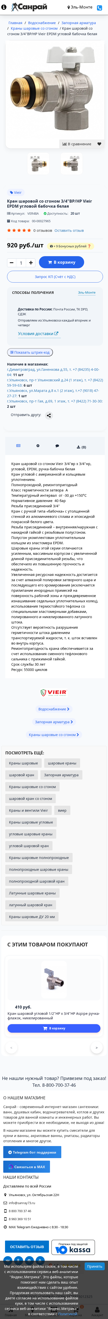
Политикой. (68, 1313)
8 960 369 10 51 (20, 1219)
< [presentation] (11, 1047)
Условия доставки (36, 333)
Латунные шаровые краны (32, 893)
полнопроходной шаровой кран (37, 881)
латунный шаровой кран (30, 904)
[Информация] (6, 7)
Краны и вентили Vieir (28, 810)
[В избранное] (99, 144)
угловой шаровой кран (29, 845)
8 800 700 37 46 (20, 1211)
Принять (94, 1266)
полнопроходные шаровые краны (38, 869)
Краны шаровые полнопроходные (39, 857)
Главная (15, 22)
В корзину (63, 262)
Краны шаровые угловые (31, 822)
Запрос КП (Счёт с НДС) (55, 276)
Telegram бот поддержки (34, 1152)
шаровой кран (21, 774)
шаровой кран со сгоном (30, 798)
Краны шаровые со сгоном (32, 786)
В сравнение (79, 143)
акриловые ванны (46, 1135)
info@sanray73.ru (22, 1203)
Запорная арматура (61, 774)
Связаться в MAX (29, 1167)
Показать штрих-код (31, 352)
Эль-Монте (86, 292)
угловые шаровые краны (30, 834)
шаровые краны (62, 763)
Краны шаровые (23, 763)
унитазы (71, 1135)
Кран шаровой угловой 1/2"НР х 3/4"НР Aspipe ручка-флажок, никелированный (54, 1015)
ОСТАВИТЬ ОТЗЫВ (27, 1247)
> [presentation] (97, 1047)
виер (62, 810)
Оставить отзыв (69, 230)
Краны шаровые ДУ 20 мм (32, 916)
